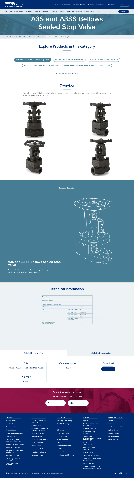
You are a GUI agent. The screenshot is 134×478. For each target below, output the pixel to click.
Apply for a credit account (12, 464)
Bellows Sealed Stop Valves (37, 37)
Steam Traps (36, 446)
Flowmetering (36, 436)
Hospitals (60, 427)
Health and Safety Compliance (90, 443)
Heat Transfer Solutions (40, 439)
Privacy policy (11, 421)
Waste (59, 449)
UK (7, 37)
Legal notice (10, 424)
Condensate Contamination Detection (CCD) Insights (92, 438)
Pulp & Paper (62, 436)
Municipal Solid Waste (65, 455)
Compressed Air (37, 449)
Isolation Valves (22, 37)
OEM (59, 442)
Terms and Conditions (14, 433)
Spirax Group (11, 430)
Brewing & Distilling (64, 421)
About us (111, 421)
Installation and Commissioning (89, 448)
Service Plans (88, 452)
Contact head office (115, 427)
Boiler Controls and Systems (38, 421)
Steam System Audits (91, 455)
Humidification (37, 443)
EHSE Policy (10, 436)
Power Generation (64, 445)
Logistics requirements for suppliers (14, 459)
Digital (85, 421)
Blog (126, 473)
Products (12, 37)
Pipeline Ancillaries (38, 452)
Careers (111, 424)
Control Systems (37, 433)
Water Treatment (89, 463)
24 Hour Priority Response (89, 432)
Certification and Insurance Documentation (16, 440)
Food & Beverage (63, 424)
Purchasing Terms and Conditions (14, 451)
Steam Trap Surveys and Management (92, 459)
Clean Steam (36, 425)
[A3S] (33, 119)
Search (128, 4)
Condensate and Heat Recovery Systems (39, 429)
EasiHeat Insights (89, 428)
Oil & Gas (60, 430)
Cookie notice (11, 427)
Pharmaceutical (63, 433)
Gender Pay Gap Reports (15, 444)
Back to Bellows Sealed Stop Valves (68, 73)
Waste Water (62, 452)
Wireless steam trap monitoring (90, 424)
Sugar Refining (62, 439)
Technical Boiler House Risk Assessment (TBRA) (92, 467)
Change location (23, 473)
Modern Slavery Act (13, 447)
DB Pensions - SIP (12, 455)
